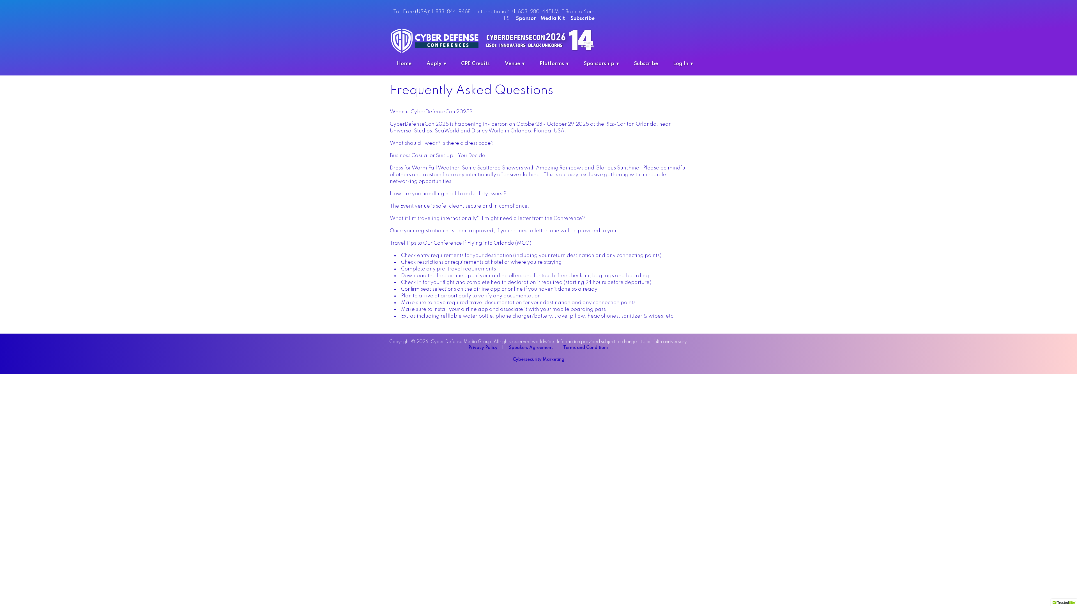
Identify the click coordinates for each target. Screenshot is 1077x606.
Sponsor (527, 18)
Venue (512, 63)
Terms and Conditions (586, 348)
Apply (434, 63)
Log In (680, 63)
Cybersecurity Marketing (538, 359)
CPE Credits (475, 63)
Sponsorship (599, 63)
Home (404, 63)
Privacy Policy (483, 348)
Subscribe (582, 18)
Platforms (552, 63)
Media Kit (552, 18)
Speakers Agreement (531, 348)
